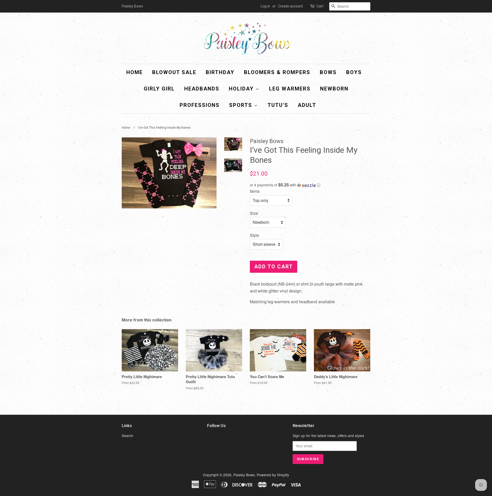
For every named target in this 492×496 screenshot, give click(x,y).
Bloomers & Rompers (277, 72)
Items (255, 191)
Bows (328, 72)
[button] (310, 185)
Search (127, 435)
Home (134, 72)
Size (254, 213)
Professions (200, 105)
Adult (307, 105)
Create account (290, 6)
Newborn (334, 89)
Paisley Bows (244, 474)
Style (254, 235)
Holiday (242, 89)
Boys (354, 72)
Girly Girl (159, 89)
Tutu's (278, 105)
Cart (319, 6)
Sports (241, 105)
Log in (265, 6)
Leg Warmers (290, 89)
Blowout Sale (174, 72)
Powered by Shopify (273, 474)
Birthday (220, 72)
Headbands (201, 89)
